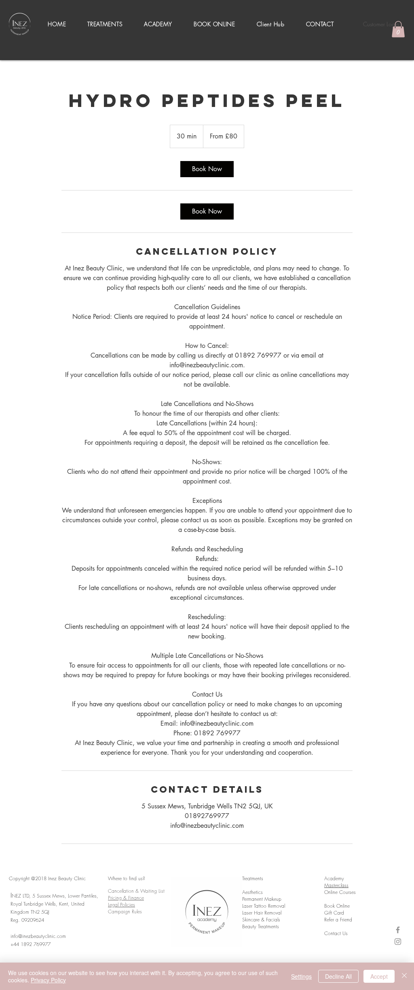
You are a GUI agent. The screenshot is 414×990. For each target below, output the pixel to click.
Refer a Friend (338, 919)
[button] (105, 24)
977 (48, 944)
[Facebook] (397, 929)
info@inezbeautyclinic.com (38, 936)
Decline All (338, 976)
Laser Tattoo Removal (263, 905)
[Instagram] (397, 941)
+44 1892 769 (26, 944)
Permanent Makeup (261, 899)
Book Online (337, 905)
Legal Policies (121, 904)
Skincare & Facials (261, 919)
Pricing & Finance (126, 897)
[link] (207, 169)
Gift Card (334, 912)
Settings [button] (301, 976)
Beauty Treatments (260, 926)
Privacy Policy (48, 980)
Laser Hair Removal (261, 912)
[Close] (404, 976)
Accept (379, 976)
